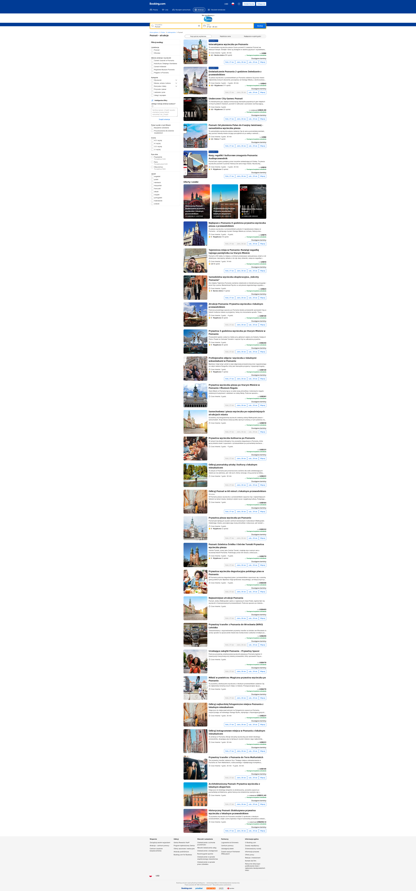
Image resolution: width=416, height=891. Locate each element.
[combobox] (174, 27)
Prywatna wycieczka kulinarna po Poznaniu (232, 438)
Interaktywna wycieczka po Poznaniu (228, 44)
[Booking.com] (157, 4)
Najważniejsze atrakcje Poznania (226, 597)
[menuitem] (154, 9)
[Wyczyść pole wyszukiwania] (199, 25)
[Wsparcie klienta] (239, 4)
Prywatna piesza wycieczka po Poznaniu (230, 517)
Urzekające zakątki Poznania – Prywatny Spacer (234, 651)
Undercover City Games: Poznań (226, 98)
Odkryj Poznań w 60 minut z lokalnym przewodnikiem (237, 491)
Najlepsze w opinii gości (252, 36)
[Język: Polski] (233, 4)
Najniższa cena (225, 36)
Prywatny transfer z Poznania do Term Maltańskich (236, 757)
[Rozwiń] (176, 80)
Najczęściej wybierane (198, 36)
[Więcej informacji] (152, 106)
